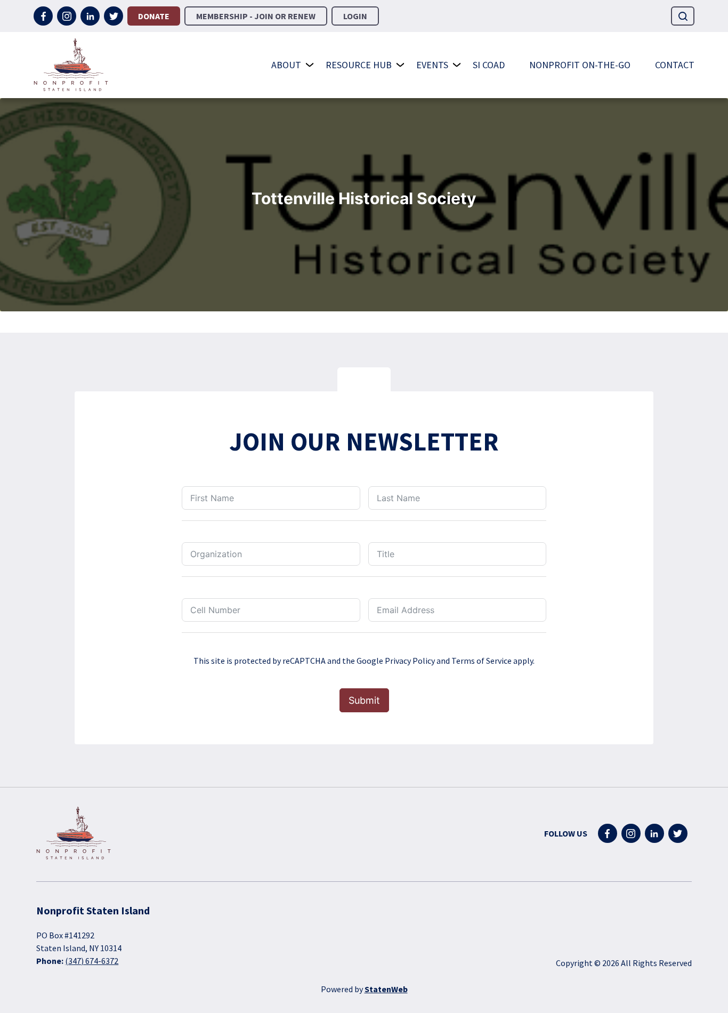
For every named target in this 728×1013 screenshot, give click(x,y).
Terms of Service (481, 660)
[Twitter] (113, 16)
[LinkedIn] (90, 16)
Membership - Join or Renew (256, 16)
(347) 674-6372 (91, 960)
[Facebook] (43, 16)
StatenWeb (386, 989)
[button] (682, 16)
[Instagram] (66, 16)
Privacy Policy (410, 660)
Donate (153, 16)
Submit (364, 700)
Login (355, 16)
